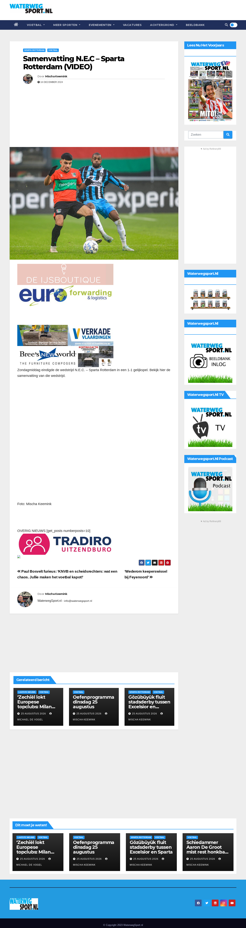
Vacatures (132, 25)
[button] (226, 24)
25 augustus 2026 (33, 713)
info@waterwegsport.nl (78, 600)
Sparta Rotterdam (34, 50)
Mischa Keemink (56, 76)
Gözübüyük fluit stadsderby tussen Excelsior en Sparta (149, 704)
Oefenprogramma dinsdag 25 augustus (93, 701)
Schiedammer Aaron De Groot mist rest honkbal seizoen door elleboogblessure (206, 852)
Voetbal (35, 25)
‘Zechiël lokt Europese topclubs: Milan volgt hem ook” (34, 704)
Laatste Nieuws (26, 692)
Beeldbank (195, 25)
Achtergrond (162, 25)
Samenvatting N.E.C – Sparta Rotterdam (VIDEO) (73, 62)
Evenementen (100, 25)
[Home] (16, 25)
